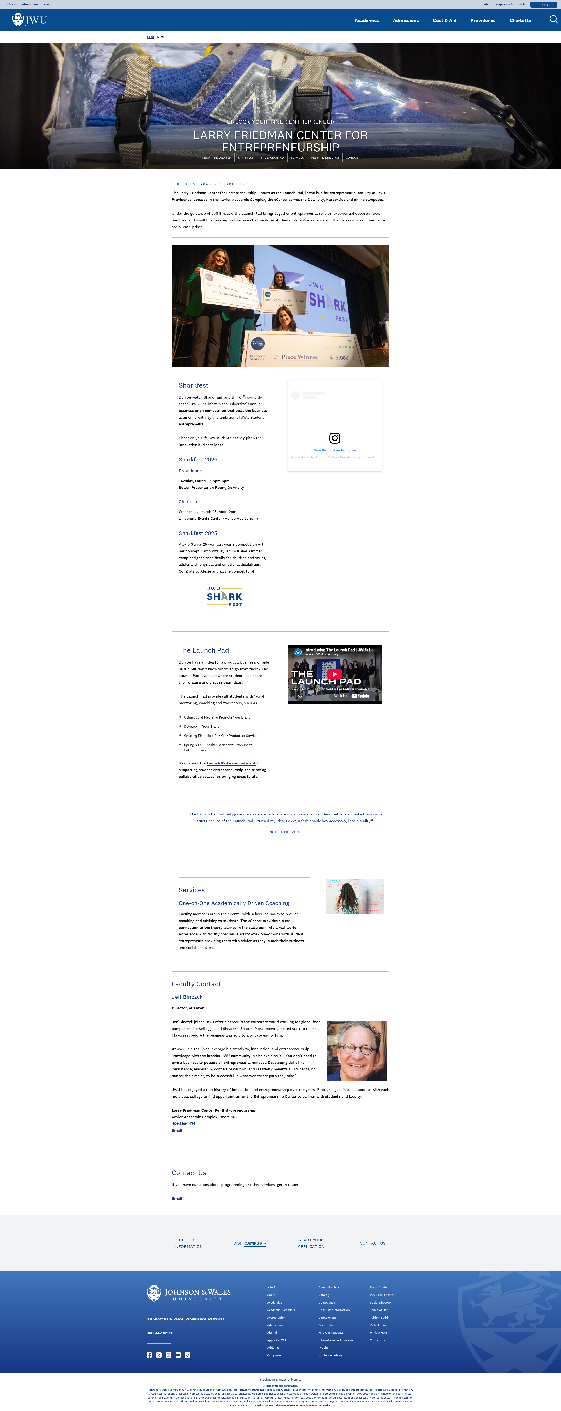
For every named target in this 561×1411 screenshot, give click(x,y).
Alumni (272, 1332)
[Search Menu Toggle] (552, 19)
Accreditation (276, 1318)
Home (150, 37)
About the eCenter (216, 158)
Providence (483, 20)
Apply (544, 4)
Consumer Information (334, 1310)
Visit (521, 4)
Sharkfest (246, 158)
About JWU (30, 4)
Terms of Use (379, 1310)
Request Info (504, 4)
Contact (352, 158)
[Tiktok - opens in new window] (187, 1355)
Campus (253, 1243)
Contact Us (377, 1340)
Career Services (329, 1287)
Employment (327, 1318)
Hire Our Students (331, 1332)
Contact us (372, 1243)
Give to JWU (327, 1325)
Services (297, 158)
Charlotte (520, 20)
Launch (214, 763)
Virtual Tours (379, 1325)
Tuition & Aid (379, 1318)
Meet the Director (325, 158)
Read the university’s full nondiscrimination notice (299, 1405)
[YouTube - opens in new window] (178, 1355)
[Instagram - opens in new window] (168, 1355)
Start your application (311, 1243)
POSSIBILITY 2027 (382, 1295)
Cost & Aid (444, 20)
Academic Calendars (281, 1310)
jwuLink (324, 1347)
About (271, 1295)
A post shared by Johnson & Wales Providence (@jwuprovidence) (336, 457)
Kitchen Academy (331, 1355)
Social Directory (381, 1302)
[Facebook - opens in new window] (149, 1355)
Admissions (406, 20)
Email (177, 1130)
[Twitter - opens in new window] (158, 1355)
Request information (188, 1243)
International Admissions (336, 1340)
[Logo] (29, 17)
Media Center (379, 1287)
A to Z (271, 1287)
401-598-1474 (183, 1123)
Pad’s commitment (238, 763)
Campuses (274, 1355)
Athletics (273, 1347)
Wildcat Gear (378, 1332)
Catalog (324, 1295)
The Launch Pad (272, 158)
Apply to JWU (276, 1340)
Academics (367, 20)
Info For (11, 4)
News (47, 4)
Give (487, 4)
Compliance (327, 1302)
